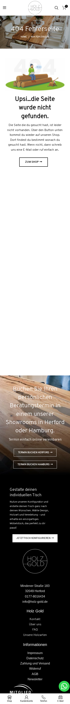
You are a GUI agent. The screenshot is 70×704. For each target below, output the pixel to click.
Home (24, 37)
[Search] (56, 8)
